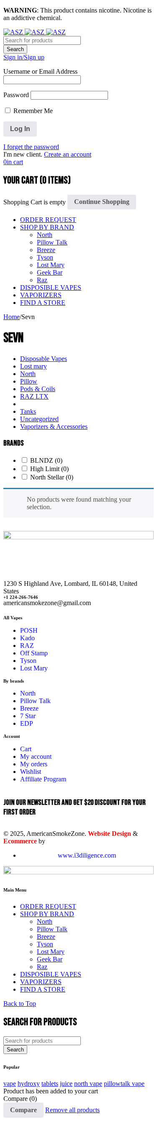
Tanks (28, 411)
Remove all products (72, 1109)
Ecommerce (20, 841)
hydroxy (29, 1083)
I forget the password (31, 146)
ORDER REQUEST (48, 219)
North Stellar (51, 477)
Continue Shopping (101, 201)
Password (16, 94)
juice (66, 1083)
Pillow (28, 381)
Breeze (46, 249)
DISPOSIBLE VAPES (50, 287)
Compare (23, 1109)
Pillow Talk (52, 242)
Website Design (109, 833)
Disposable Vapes (43, 358)
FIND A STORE (42, 302)
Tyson (45, 257)
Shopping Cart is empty (34, 201)
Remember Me (32, 110)
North (44, 234)
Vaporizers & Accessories (54, 426)
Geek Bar (49, 272)
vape (9, 1083)
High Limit (49, 468)
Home (11, 316)
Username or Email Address (40, 71)
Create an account (67, 154)
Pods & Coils (37, 388)
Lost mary (33, 366)
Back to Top (19, 1003)
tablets (49, 1083)
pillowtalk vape (124, 1083)
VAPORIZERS (41, 295)
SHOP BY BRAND (47, 227)
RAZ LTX (34, 396)
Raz (42, 279)
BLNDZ (46, 460)
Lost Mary (50, 264)
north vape (88, 1083)
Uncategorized (39, 419)
